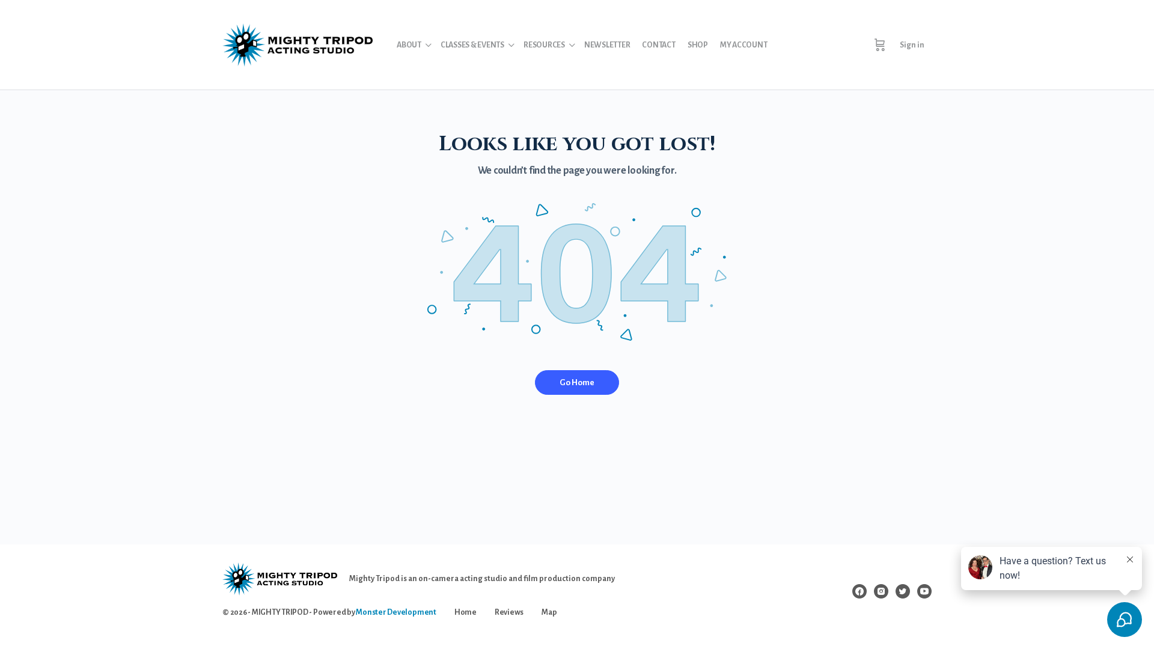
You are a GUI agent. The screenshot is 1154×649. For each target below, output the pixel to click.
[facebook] (859, 591)
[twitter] (903, 591)
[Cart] (880, 45)
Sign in (912, 45)
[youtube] (924, 591)
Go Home (577, 382)
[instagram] (881, 591)
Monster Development (396, 612)
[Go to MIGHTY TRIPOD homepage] (297, 43)
